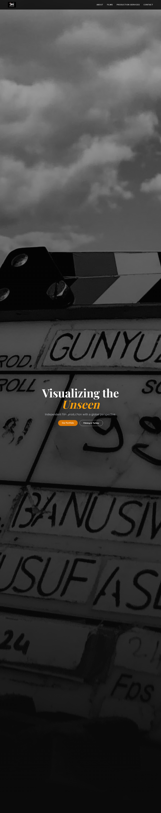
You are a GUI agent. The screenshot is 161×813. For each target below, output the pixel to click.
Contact (148, 5)
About (100, 5)
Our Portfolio (68, 423)
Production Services (128, 5)
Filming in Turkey (91, 423)
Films (110, 5)
